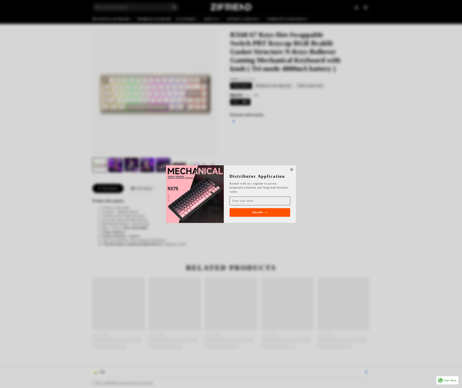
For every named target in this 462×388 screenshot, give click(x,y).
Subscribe (257, 212)
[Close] (291, 169)
